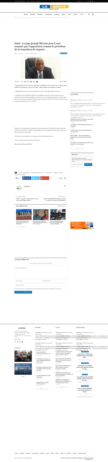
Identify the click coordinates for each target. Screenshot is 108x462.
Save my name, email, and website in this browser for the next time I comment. (38, 288)
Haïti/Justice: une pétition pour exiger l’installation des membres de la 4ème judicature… (64, 374)
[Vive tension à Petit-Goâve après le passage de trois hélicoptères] (24, 214)
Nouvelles (40, 14)
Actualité (32, 14)
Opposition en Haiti (58, 172)
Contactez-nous (82, 453)
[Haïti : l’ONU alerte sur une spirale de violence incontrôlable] (23, 369)
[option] (23, 363)
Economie (56, 14)
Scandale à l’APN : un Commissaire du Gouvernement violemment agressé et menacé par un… (64, 353)
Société (75, 453)
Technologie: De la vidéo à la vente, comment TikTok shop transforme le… (43, 360)
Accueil (28, 1)
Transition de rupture (20, 174)
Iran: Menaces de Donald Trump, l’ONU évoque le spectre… (85, 378)
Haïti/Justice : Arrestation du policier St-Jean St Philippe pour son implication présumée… (63, 381)
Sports (63, 14)
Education (68, 453)
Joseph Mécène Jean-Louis (37, 172)
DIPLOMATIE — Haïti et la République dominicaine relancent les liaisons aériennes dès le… (81, 137)
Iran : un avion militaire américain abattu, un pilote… (84, 390)
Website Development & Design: (68, 458)
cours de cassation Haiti (23, 172)
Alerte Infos (33, 1)
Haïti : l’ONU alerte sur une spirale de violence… (23, 366)
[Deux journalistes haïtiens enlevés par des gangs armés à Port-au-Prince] (41, 214)
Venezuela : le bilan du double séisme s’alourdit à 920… (84, 355)
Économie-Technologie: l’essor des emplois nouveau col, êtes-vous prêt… (44, 369)
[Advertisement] (54, 30)
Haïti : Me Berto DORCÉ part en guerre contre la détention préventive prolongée (63, 367)
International (48, 14)
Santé (69, 14)
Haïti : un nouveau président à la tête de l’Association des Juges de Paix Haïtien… (63, 360)
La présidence (48, 172)
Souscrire (88, 164)
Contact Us (38, 1)
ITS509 (84, 458)
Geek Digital (79, 458)
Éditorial (63, 453)
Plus (82, 14)
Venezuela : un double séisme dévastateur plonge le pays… (85, 367)
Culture (75, 14)
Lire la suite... (17, 339)
